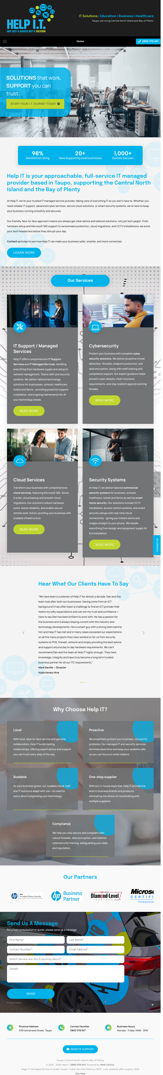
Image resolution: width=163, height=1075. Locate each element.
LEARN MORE (24, 252)
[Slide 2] (83, 682)
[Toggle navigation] (5, 41)
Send (30, 993)
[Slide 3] (85, 682)
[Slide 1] (81, 682)
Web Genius (107, 1064)
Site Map (80, 1073)
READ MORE (29, 411)
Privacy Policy (14, 1002)
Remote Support (82, 1049)
